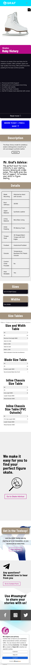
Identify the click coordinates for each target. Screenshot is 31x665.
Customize (15, 651)
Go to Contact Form (12, 584)
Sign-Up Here (15, 549)
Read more (15, 116)
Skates (5, 48)
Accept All (15, 657)
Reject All (15, 654)
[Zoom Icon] (29, 9)
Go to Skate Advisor (15, 496)
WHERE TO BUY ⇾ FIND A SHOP (14, 124)
